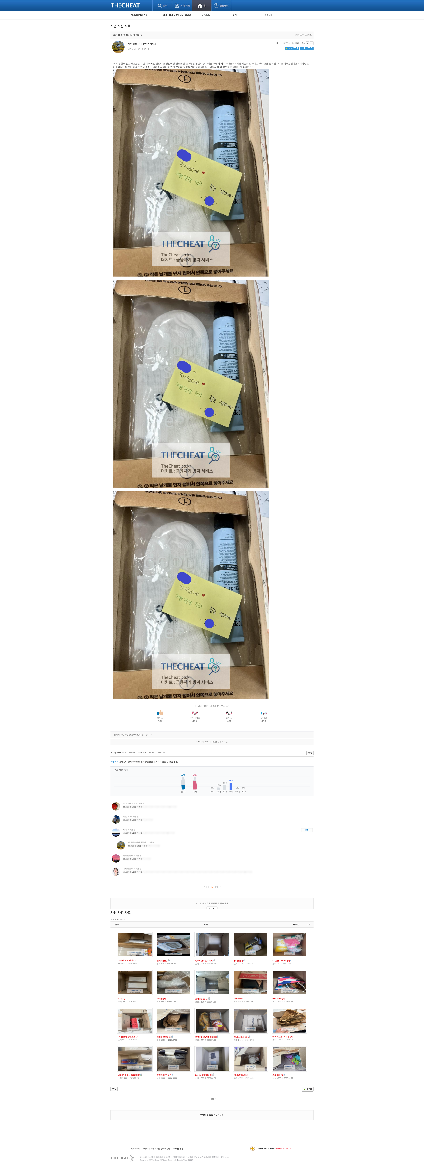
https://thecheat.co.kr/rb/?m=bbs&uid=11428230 (143, 752)
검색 (162, 5)
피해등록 (182, 5)
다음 (212, 1099)
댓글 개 (114, 761)
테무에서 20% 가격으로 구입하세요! (212, 742)
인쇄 (297, 43)
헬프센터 (221, 5)
